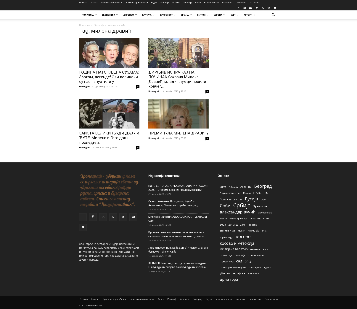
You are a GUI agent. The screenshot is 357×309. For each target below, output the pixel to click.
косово (243, 236)
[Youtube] (275, 7)
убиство (225, 273)
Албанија (233, 187)
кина (264, 230)
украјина (238, 273)
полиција (240, 255)
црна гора (229, 279)
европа (253, 224)
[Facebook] (238, 7)
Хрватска (260, 206)
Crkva (223, 186)
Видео (154, 2)
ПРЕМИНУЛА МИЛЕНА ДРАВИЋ (178, 133)
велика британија (238, 218)
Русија (251, 199)
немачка (255, 249)
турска (267, 267)
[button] (273, 15)
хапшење (253, 273)
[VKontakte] (269, 7)
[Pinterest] (256, 7)
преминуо (227, 261)
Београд (263, 186)
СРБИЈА (185, 14)
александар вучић (238, 212)
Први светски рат (231, 199)
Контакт (93, 2)
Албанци (246, 186)
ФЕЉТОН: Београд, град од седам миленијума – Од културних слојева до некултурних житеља (178, 265)
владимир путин (259, 218)
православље (256, 255)
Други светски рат (230, 193)
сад (239, 261)
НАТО (257, 193)
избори (241, 230)
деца (223, 224)
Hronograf (84, 86)
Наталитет (227, 2)
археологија (265, 212)
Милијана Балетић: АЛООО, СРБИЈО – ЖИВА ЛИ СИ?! (177, 218)
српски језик (255, 267)
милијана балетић (234, 249)
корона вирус (227, 237)
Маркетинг (240, 2)
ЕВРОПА (218, 14)
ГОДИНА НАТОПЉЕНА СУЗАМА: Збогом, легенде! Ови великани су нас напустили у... (109, 77)
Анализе (176, 2)
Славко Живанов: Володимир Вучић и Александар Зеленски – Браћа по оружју (173, 203)
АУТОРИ (248, 14)
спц (248, 261)
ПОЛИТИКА (88, 14)
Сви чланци (254, 2)
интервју (253, 230)
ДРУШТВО (128, 14)
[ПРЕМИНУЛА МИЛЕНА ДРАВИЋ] (178, 114)
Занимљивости (211, 2)
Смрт (263, 199)
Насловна (84, 25)
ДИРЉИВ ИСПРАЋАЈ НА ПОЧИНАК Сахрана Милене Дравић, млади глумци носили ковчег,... (177, 79)
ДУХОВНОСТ (166, 14)
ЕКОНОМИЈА (108, 14)
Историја (164, 2)
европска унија (227, 230)
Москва (247, 193)
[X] (263, 7)
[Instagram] (244, 7)
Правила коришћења (111, 2)
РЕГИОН (201, 14)
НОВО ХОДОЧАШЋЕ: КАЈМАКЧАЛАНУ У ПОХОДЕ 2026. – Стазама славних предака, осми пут (178, 187)
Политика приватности (136, 2)
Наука (198, 2)
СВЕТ (233, 14)
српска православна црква (233, 267)
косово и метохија (237, 243)
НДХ (266, 193)
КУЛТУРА (147, 14)
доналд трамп (237, 224)
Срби (225, 206)
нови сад (226, 255)
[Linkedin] (250, 7)
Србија (242, 205)
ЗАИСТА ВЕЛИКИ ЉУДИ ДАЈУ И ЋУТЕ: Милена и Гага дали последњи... (109, 138)
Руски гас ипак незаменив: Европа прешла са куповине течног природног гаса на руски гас (176, 234)
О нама (82, 2)
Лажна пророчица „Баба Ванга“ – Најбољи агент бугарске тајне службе (178, 249)
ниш (265, 249)
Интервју (187, 2)
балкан (223, 218)
